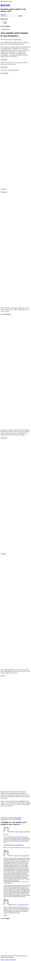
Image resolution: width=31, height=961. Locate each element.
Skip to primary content (6, 1)
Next (8, 29)
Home (5, 22)
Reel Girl (5, 5)
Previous (3, 29)
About (5, 23)
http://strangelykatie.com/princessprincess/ (13, 845)
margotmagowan (17, 39)
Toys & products (16, 817)
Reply (5, 850)
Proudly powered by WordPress (8, 959)
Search (2, 15)
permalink (18, 819)
